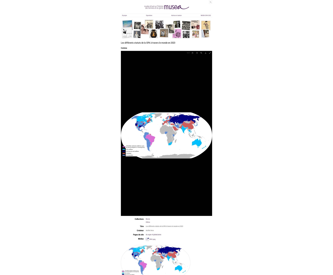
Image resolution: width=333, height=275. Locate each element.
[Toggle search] (210, 2)
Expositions (149, 15)
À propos (124, 15)
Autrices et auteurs (176, 15)
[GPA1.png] (155, 246)
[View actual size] (201, 53)
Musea (148, 219)
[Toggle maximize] (210, 53)
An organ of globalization (153, 234)
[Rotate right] (192, 53)
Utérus (148, 222)
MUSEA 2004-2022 (206, 15)
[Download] (205, 53)
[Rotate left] (197, 53)
